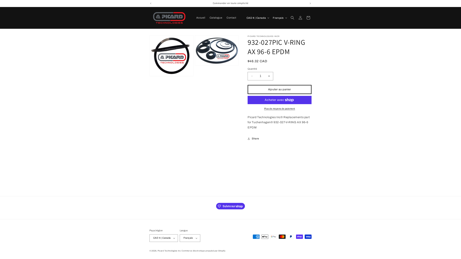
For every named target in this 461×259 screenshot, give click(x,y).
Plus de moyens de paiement (279, 108)
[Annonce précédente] (151, 3)
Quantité (252, 69)
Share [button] (255, 138)
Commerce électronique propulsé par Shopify (203, 251)
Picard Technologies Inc (169, 251)
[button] (292, 18)
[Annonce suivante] (310, 3)
